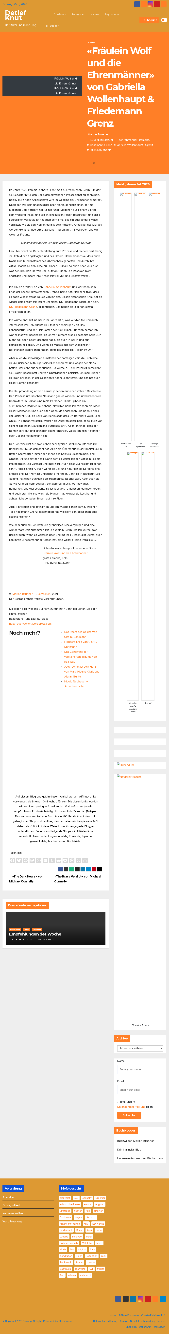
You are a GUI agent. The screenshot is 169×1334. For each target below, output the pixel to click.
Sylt (91, 1268)
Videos (95, 14)
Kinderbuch (66, 1230)
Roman (79, 1262)
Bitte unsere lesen (135, 1104)
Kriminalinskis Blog (129, 1149)
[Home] (47, 14)
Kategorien (78, 14)
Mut (72, 1249)
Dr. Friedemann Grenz (23, 306)
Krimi (89, 1230)
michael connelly (69, 1243)
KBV (86, 1223)
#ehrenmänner (128, 139)
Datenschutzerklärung (131, 1106)
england (99, 1204)
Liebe (99, 1230)
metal (89, 1236)
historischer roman (70, 1223)
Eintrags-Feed (11, 1205)
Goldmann (65, 1217)
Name (121, 1061)
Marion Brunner (98, 134)
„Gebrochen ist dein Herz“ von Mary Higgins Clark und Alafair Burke (81, 671)
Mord (99, 1243)
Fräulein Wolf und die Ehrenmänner (65, 553)
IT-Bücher (52, 25)
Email (120, 1081)
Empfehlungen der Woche (35, 934)
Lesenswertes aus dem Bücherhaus (140, 1158)
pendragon (66, 1255)
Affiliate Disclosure (129, 1315)
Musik (63, 1249)
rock (103, 1255)
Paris (92, 1249)
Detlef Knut (15, 15)
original (82, 1249)
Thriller (37, 929)
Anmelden (9, 1197)
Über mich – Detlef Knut (138, 1326)
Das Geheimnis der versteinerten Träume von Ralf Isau (80, 656)
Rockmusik (66, 1262)
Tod (62, 1275)
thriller (100, 1268)
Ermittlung (65, 1210)
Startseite (60, 14)
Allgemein (15, 929)
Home (113, 1315)
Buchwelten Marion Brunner (135, 1140)
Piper (79, 1255)
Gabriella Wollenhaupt (57, 287)
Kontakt (124, 1321)
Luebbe (64, 1236)
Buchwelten (43, 594)
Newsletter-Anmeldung (142, 1321)
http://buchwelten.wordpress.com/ (30, 623)
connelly (87, 1197)
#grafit (149, 145)
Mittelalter (87, 1243)
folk (88, 1210)
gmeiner (98, 1210)
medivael (77, 1236)
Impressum (111, 14)
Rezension (91, 1255)
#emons (144, 139)
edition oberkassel (70, 1204)
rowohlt (91, 1262)
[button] (136, 20)
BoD (76, 1197)
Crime (91, 42)
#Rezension (94, 150)
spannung (80, 1268)
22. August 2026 (22, 939)
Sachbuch (65, 1268)
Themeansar (65, 1321)
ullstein (72, 1275)
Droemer (100, 1197)
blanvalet (65, 1197)
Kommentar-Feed (13, 1213)
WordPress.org (12, 1221)
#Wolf (107, 150)
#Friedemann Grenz (99, 145)
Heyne (78, 1217)
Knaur (79, 1230)
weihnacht (85, 1275)
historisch (91, 1217)
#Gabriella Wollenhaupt (128, 145)
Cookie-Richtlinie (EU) (153, 1315)
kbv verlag (98, 1223)
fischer (78, 1210)
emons (87, 1204)
